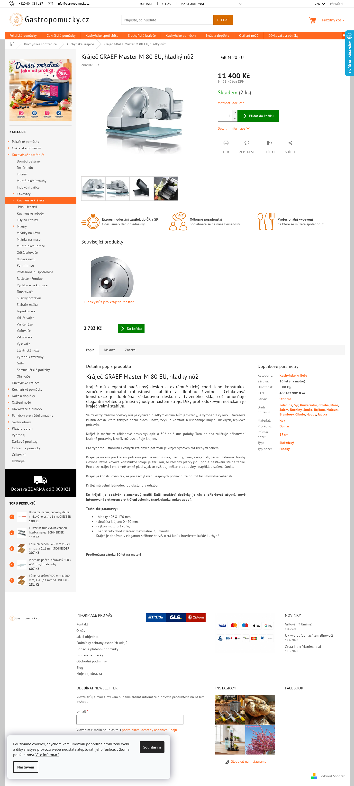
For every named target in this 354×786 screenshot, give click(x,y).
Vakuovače (24, 337)
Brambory (287, 414)
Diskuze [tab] (109, 350)
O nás (166, 4)
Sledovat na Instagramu (248, 761)
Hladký (285, 449)
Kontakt (146, 4)
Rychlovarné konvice (32, 285)
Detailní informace (231, 128)
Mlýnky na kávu (28, 233)
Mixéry (22, 226)
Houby (311, 414)
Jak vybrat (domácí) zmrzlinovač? (309, 635)
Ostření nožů (21, 402)
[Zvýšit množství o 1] (235, 113)
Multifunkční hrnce (31, 246)
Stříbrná (285, 399)
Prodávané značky (89, 655)
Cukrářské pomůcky (26, 148)
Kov (282, 420)
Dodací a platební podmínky (97, 649)
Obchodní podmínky (91, 661)
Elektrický (287, 443)
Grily (20, 363)
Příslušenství (27, 207)
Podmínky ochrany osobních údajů (101, 643)
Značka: (92, 65)
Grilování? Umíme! (298, 624)
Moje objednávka (89, 673)
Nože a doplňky (23, 396)
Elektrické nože (28, 350)
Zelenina (286, 405)
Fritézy (22, 174)
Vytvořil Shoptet (332, 776)
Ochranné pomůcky (26, 448)
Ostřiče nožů (26, 259)
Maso (334, 405)
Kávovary (24, 194)
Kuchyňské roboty (30, 213)
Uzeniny (296, 409)
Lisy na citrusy (27, 220)
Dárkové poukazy (24, 441)
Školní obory (21, 422)
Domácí (285, 426)
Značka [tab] (130, 350)
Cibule (300, 414)
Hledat (223, 20)
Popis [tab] (90, 350)
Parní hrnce (25, 265)
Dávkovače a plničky (27, 409)
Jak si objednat (192, 4)
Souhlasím (152, 747)
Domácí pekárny (29, 161)
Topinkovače (26, 311)
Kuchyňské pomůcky (27, 389)
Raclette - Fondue (30, 278)
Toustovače (25, 291)
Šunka (307, 409)
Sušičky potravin (29, 298)
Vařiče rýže (25, 324)
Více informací (47, 754)
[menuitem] (23, 35)
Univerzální (308, 405)
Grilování (19, 454)
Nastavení (25, 767)
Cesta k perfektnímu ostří (303, 646)
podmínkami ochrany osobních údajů (149, 730)
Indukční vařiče (28, 187)
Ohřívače (23, 376)
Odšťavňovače (27, 252)
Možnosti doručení (231, 103)
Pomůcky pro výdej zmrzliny (32, 415)
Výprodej (18, 435)
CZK (318, 4)
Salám (284, 409)
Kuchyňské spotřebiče (28, 155)
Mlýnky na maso (29, 239)
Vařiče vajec (25, 318)
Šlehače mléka (27, 304)
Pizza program (22, 428)
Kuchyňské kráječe (30, 200)
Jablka (322, 414)
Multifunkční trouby (31, 181)
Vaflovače (24, 330)
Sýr (296, 405)
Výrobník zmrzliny (30, 357)
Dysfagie (18, 461)
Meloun (332, 409)
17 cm (284, 434)
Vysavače (23, 344)
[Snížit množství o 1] (235, 118)
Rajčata (319, 409)
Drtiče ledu (25, 167)
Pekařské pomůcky (25, 141)
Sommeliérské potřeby (33, 370)
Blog (79, 667)
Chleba (323, 405)
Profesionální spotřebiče (35, 272)
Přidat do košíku (261, 116)
